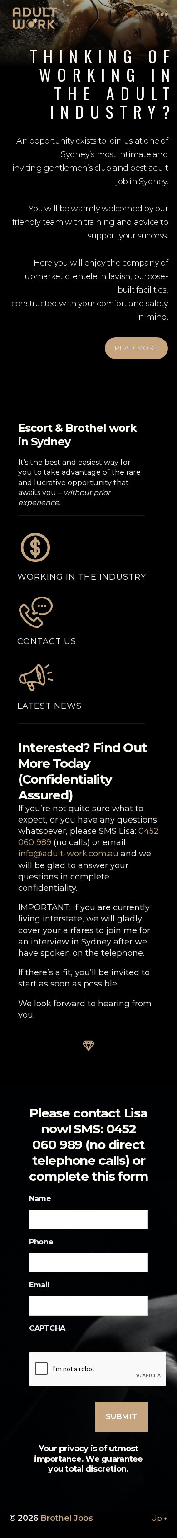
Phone (41, 1242)
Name (40, 1198)
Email (39, 1285)
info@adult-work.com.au (68, 854)
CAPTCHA (47, 1328)
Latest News (49, 706)
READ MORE (136, 348)
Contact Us (46, 641)
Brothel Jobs (66, 1518)
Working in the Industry (81, 577)
